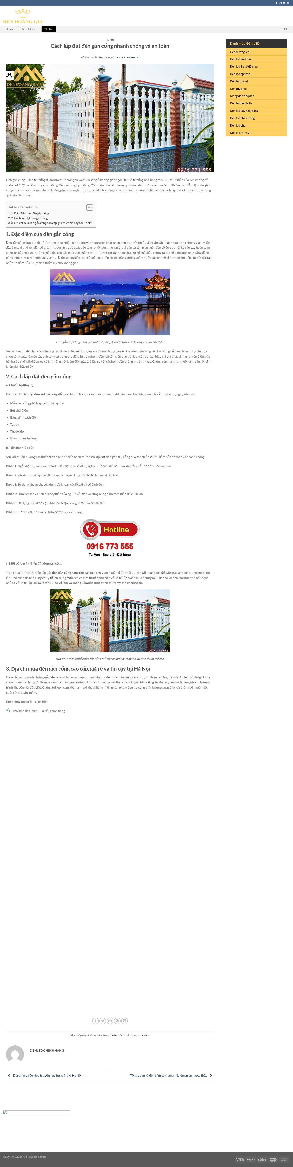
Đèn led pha (237, 125)
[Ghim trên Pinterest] (117, 1021)
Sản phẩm (27, 29)
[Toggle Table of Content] (87, 207)
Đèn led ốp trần (240, 74)
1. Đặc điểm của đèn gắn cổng (30, 213)
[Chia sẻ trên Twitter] (102, 1021)
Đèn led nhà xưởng (242, 118)
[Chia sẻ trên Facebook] (95, 1021)
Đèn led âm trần (240, 59)
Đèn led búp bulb (241, 103)
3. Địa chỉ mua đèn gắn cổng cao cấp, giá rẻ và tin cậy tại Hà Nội (51, 223)
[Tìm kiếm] (285, 29)
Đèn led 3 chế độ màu (244, 66)
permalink (143, 1035)
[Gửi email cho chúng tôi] (288, 3)
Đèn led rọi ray (239, 132)
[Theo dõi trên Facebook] (276, 3)
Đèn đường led (239, 52)
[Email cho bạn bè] (110, 1021)
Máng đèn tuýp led (242, 96)
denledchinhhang (127, 57)
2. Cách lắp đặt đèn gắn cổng (29, 218)
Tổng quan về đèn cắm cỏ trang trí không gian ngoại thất (168, 1075)
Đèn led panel (239, 81)
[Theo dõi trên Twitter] (284, 3)
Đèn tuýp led (238, 88)
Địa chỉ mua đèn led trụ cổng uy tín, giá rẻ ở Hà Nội (47, 1075)
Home (9, 29)
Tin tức (48, 29)
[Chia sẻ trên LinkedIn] (124, 1021)
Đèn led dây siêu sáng (244, 110)
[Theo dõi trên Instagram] (280, 3)
